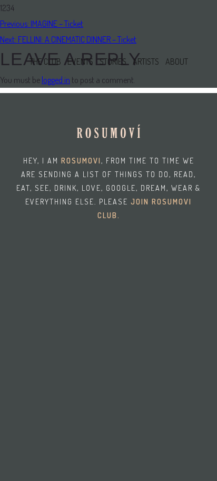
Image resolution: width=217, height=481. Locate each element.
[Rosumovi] (44, 26)
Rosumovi (81, 160)
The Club (45, 61)
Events (80, 61)
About (176, 61)
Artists (146, 61)
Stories (113, 61)
